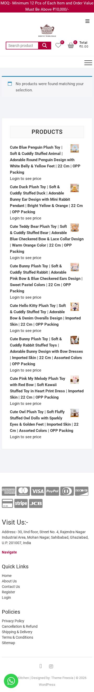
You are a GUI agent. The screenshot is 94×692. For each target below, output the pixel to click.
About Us (9, 581)
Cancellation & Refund (20, 626)
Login (6, 597)
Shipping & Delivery (17, 632)
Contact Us (11, 586)
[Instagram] (51, 666)
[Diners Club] (67, 491)
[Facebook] (40, 666)
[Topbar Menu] (87, 21)
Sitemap (8, 643)
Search (44, 45)
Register (8, 592)
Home (6, 576)
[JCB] (35, 504)
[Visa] (37, 491)
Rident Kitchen (18, 678)
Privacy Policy (13, 621)
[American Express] (8, 491)
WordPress (47, 685)
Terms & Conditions (17, 637)
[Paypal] (52, 491)
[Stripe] (21, 504)
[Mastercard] (23, 491)
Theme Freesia (62, 678)
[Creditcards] (7, 504)
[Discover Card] (81, 491)
